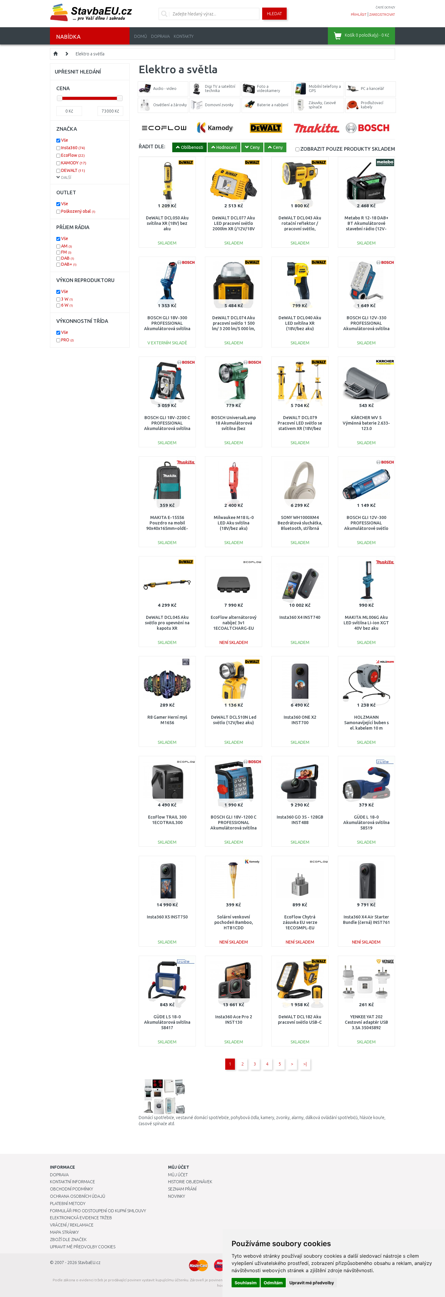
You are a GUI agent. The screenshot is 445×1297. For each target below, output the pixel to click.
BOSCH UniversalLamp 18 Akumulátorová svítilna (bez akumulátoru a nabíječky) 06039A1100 (234, 428)
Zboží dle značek (68, 1239)
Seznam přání (182, 1189)
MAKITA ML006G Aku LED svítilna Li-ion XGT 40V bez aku (366, 623)
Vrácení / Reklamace (72, 1225)
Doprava (160, 36)
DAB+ (69, 264)
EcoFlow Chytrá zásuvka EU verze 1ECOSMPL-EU (300, 922)
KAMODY (73, 162)
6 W (67, 305)
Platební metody (67, 1203)
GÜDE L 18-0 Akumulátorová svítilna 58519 (366, 822)
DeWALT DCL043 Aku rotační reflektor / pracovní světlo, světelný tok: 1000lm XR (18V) (299, 228)
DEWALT (73, 170)
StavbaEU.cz (89, 1262)
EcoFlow (73, 155)
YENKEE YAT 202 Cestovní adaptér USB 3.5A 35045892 (366, 1022)
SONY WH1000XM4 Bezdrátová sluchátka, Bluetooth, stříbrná (300, 523)
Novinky (176, 1196)
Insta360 (73, 147)
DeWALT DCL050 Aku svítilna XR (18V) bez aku (167, 223)
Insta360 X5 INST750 (167, 916)
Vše (64, 140)
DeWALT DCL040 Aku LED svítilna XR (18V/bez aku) (300, 323)
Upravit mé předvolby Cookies (82, 1246)
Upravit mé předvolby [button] (311, 1282)
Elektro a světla (90, 53)
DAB (67, 258)
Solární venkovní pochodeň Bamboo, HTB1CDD (233, 922)
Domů (140, 36)
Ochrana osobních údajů (77, 1196)
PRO (67, 339)
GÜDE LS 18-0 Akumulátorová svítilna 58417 (167, 1022)
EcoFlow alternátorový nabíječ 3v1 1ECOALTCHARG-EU (233, 623)
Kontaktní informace (72, 1181)
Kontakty (183, 36)
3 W (67, 299)
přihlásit (359, 14)
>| (305, 1064)
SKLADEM (347, 149)
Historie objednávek (190, 1181)
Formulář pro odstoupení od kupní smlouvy (98, 1210)
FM (66, 252)
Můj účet (178, 1174)
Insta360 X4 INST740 (299, 617)
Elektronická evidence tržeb (81, 1217)
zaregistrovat (382, 14)
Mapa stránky (64, 1232)
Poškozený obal (78, 211)
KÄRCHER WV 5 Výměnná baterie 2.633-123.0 (366, 423)
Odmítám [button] (273, 1282)
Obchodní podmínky (71, 1189)
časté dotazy (385, 7)
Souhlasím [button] (246, 1282)
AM (66, 246)
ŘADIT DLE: (152, 146)
